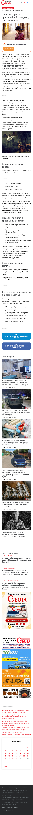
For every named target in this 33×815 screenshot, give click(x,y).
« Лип (6, 766)
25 (9, 759)
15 (24, 753)
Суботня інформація (8, 568)
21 (20, 756)
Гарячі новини (7, 556)
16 (28, 753)
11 (9, 753)
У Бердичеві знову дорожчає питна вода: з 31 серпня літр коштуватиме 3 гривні (16, 560)
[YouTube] (24, 2)
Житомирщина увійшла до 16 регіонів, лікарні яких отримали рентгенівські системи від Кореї (15, 382)
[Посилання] (6, 2)
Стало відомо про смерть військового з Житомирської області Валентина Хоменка (13, 534)
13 (16, 753)
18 (9, 756)
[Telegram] (30, 2)
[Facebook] (27, 2)
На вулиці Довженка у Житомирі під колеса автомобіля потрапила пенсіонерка (16, 412)
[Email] (21, 2)
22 (24, 756)
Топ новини (16, 581)
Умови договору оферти (10, 807)
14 (20, 753)
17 (5, 756)
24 (5, 759)
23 (28, 756)
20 (16, 756)
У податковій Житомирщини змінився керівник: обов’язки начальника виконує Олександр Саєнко (15, 586)
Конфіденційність (7, 810)
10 (5, 753)
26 (13, 759)
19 (13, 756)
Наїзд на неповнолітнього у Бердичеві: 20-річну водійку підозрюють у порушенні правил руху (15, 473)
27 (16, 759)
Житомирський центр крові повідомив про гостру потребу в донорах (15, 442)
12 (13, 753)
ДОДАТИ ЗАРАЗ (8, 48)
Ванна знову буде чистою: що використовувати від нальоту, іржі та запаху (16, 733)
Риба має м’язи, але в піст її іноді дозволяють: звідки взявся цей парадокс (15, 504)
